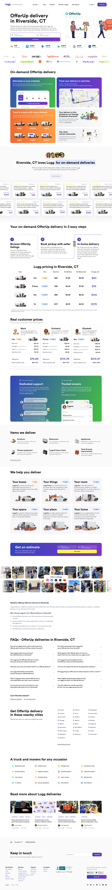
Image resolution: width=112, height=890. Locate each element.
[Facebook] (52, 580)
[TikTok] (56, 580)
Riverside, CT (18, 842)
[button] (16, 190)
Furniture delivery (22, 871)
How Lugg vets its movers (68, 394)
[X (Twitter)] (60, 580)
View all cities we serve (64, 744)
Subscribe (97, 854)
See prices (35, 39)
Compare (7, 873)
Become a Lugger (9, 878)
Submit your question (16, 699)
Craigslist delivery (22, 873)
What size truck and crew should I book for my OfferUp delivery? (30, 667)
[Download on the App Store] (90, 872)
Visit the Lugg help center (26, 393)
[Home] (11, 842)
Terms (17, 885)
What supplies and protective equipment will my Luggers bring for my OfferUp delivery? (72, 679)
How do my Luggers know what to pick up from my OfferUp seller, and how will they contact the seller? (26, 647)
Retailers (52, 4)
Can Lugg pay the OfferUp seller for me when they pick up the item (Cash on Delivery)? (24, 661)
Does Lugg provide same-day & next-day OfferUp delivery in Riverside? (21, 654)
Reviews (45, 869)
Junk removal (21, 878)
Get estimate (75, 4)
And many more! (15, 460)
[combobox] (23, 35)
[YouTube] (64, 580)
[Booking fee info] (20, 352)
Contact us (33, 873)
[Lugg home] (8, 4)
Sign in (92, 4)
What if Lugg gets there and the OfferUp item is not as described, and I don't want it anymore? (25, 679)
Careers (45, 871)
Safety (32, 875)
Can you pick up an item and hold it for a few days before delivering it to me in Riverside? (24, 686)
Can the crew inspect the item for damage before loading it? (76, 667)
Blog (6, 875)
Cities (44, 4)
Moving (20, 869)
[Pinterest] (96, 884)
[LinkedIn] (103, 884)
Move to (41, 34)
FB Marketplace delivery (24, 875)
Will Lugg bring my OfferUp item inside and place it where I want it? (79, 672)
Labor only (20, 880)
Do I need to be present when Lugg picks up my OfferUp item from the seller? (70, 647)
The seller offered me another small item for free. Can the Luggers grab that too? (70, 686)
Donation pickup (22, 877)
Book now (102, 4)
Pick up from (17, 34)
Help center (33, 869)
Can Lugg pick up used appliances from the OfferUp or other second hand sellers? (70, 661)
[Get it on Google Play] (99, 872)
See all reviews (56, 176)
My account (33, 871)
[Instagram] (47, 580)
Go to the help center (30, 699)
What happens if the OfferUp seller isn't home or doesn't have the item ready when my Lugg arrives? (74, 654)
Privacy (13, 885)
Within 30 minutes (34, 103)
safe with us (68, 122)
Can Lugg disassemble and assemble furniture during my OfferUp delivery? (22, 672)
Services (35, 4)
